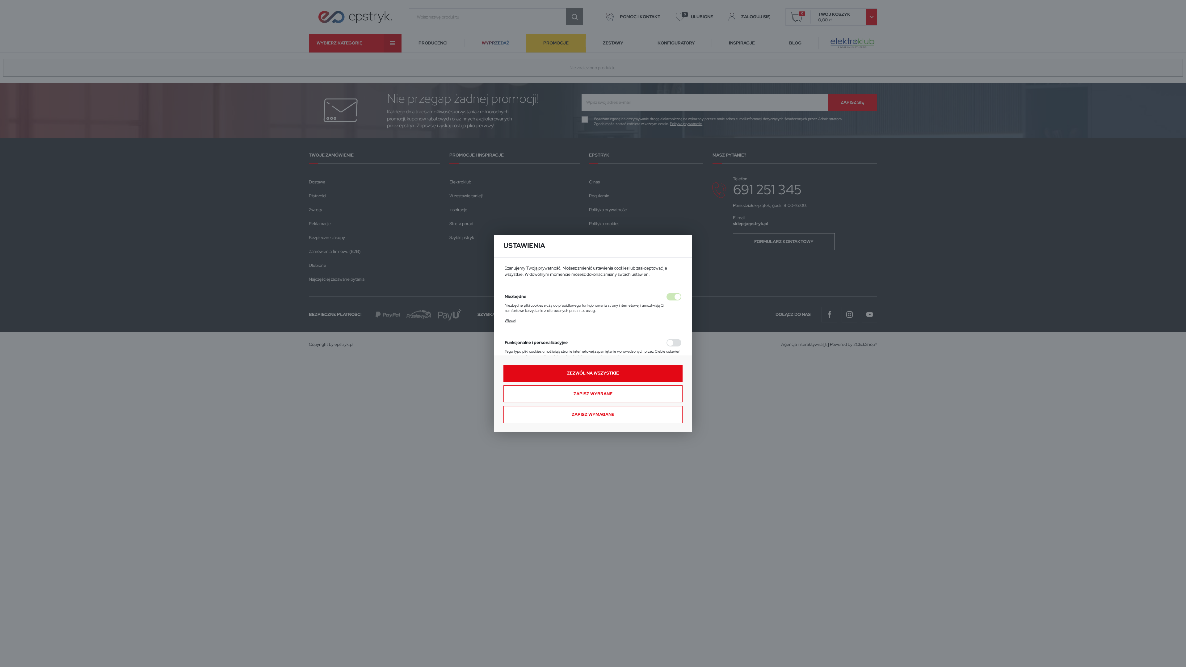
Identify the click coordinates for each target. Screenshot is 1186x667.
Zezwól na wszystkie (593, 373)
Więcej (510, 320)
